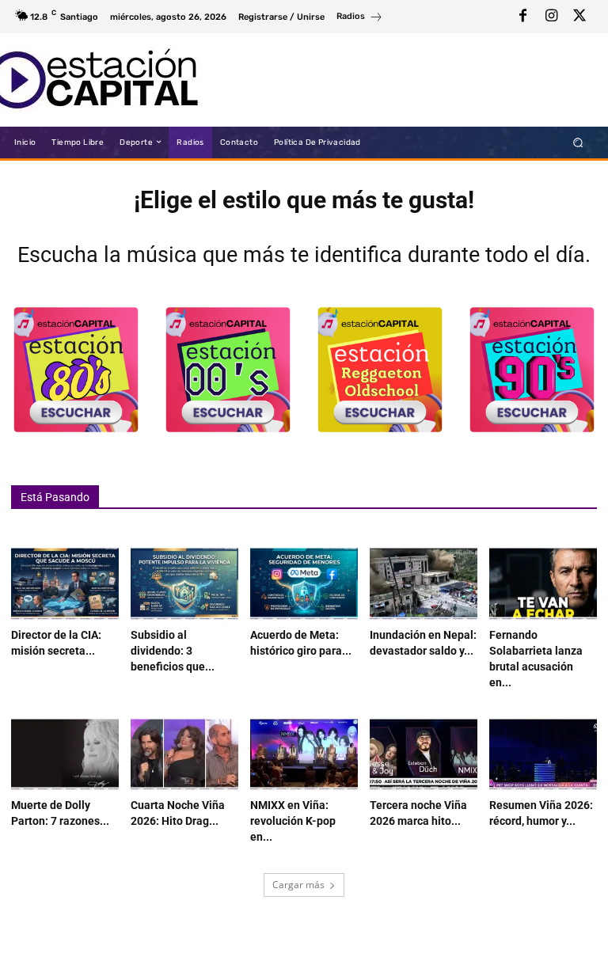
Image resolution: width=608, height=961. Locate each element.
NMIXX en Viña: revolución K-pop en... (293, 821)
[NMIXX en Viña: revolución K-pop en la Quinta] (304, 755)
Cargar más (298, 884)
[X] (579, 16)
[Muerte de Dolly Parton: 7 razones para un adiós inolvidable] (65, 755)
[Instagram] (551, 16)
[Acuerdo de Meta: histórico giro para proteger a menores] (304, 584)
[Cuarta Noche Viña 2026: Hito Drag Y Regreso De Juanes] (184, 755)
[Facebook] (522, 16)
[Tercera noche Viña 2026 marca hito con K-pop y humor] (423, 755)
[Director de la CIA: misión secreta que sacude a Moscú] (65, 584)
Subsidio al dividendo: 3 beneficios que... (173, 651)
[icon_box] (359, 18)
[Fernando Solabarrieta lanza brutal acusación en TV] (543, 584)
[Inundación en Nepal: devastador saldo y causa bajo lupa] (423, 584)
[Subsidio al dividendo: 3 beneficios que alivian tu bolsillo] (184, 584)
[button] (578, 142)
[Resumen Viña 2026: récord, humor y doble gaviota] (543, 755)
